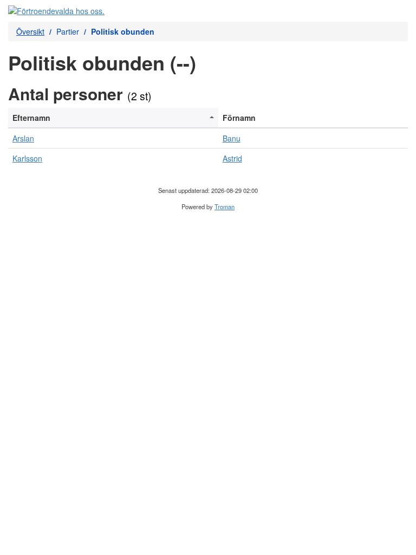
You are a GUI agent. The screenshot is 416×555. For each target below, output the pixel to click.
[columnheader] (113, 118)
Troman (224, 206)
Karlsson (27, 158)
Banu (231, 138)
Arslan (23, 138)
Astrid (232, 158)
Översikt (30, 31)
